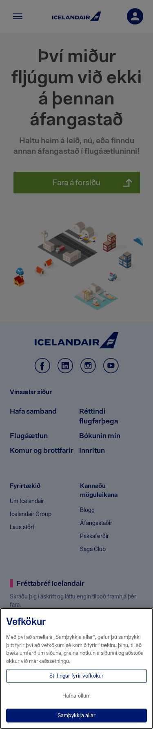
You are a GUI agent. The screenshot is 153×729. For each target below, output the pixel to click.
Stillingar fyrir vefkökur (76, 676)
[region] (76, 668)
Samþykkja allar (77, 715)
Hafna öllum (76, 696)
